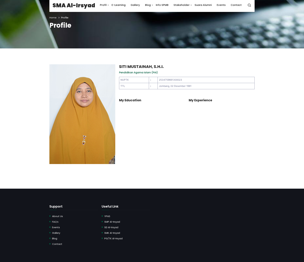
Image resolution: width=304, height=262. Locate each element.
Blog (54, 238)
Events (56, 227)
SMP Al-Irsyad (112, 221)
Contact (57, 244)
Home (53, 17)
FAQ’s (55, 221)
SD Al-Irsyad (111, 227)
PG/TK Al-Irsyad (113, 238)
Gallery (56, 233)
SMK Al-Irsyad (112, 233)
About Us (57, 216)
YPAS (107, 216)
